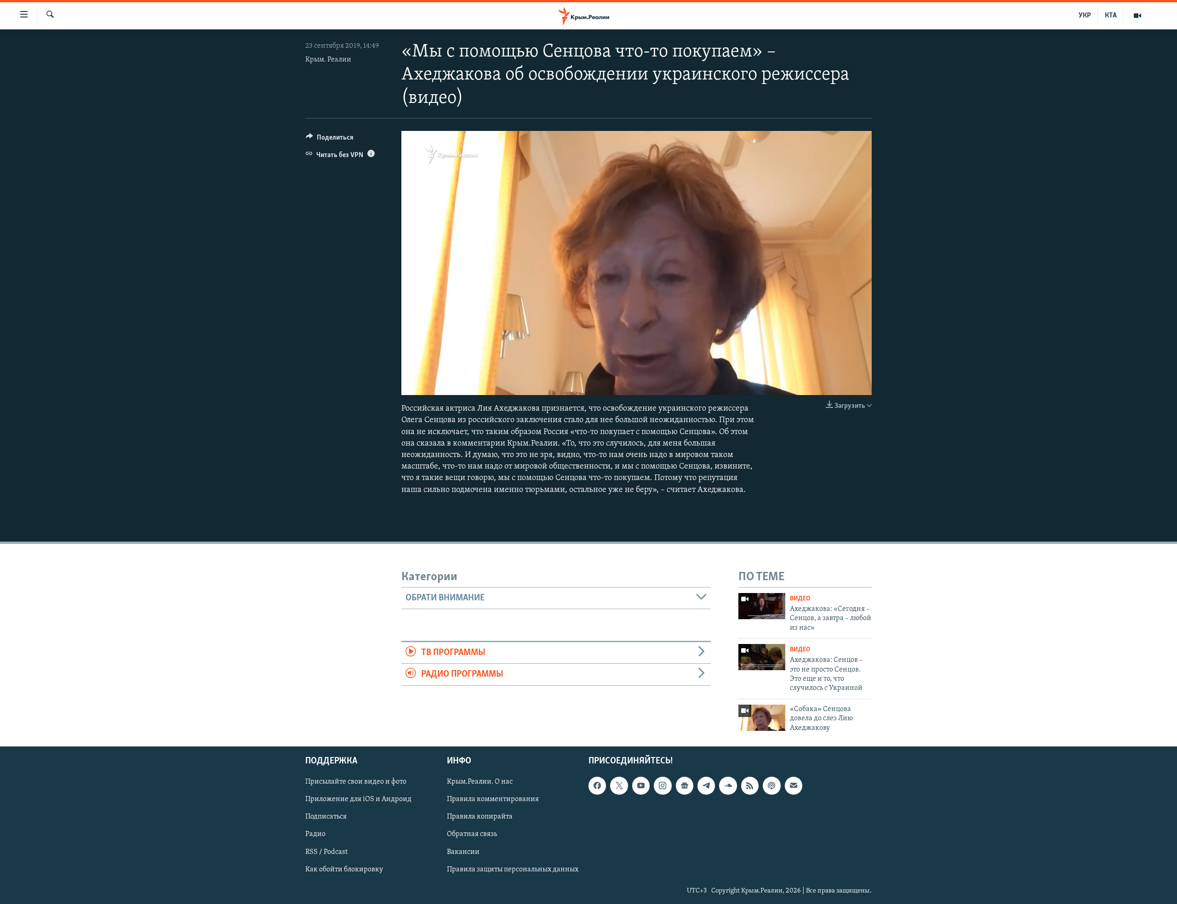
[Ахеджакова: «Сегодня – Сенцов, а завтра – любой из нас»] (761, 606)
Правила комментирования (493, 799)
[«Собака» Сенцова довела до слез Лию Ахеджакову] (761, 718)
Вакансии (463, 851)
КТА (1111, 15)
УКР (1085, 15)
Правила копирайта (480, 816)
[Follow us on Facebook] (597, 785)
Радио (315, 834)
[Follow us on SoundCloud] (728, 785)
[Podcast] (771, 785)
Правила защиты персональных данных (512, 869)
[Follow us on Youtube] (641, 785)
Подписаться (326, 816)
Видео (800, 598)
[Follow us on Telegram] (706, 785)
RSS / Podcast (326, 851)
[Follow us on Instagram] (662, 785)
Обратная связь (472, 834)
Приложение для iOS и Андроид (358, 799)
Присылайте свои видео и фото (355, 781)
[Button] (330, 139)
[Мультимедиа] (1137, 15)
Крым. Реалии (328, 59)
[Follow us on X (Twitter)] (619, 785)
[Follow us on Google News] (684, 785)
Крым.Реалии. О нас (480, 781)
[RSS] (750, 785)
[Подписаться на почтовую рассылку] (793, 785)
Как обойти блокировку (344, 869)
